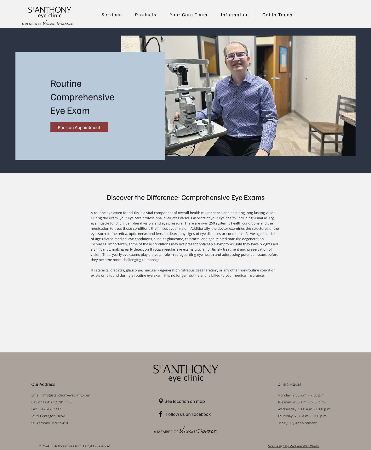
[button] (111, 14)
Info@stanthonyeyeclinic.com (66, 395)
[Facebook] (160, 414)
